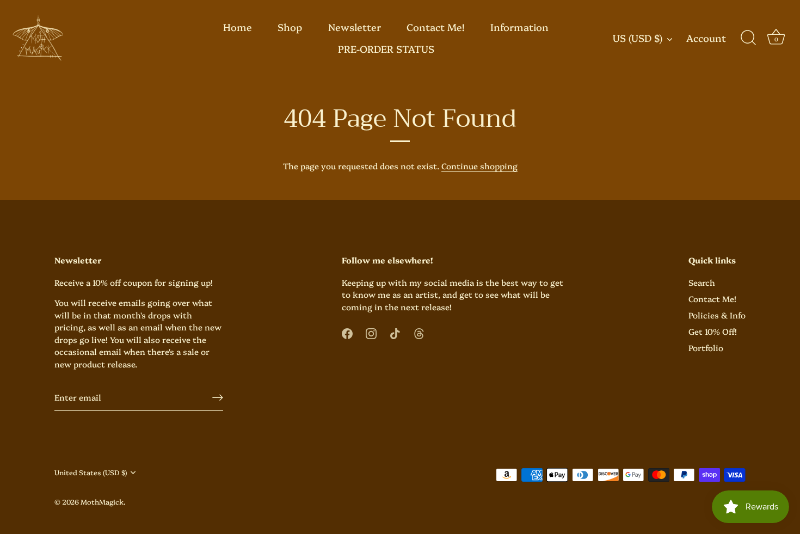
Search (701, 282)
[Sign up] (217, 397)
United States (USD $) (90, 472)
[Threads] (419, 331)
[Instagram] (371, 331)
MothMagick (102, 501)
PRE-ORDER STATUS (386, 49)
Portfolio (705, 347)
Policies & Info (717, 315)
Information (519, 27)
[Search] (748, 38)
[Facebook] (347, 331)
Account (706, 38)
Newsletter (354, 27)
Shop (290, 27)
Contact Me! (436, 27)
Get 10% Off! (712, 331)
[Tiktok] (395, 331)
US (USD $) (637, 38)
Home (237, 27)
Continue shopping (479, 165)
